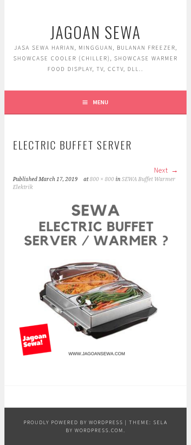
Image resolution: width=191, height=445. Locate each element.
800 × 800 (102, 179)
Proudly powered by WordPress (73, 422)
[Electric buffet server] (95, 358)
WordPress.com (99, 430)
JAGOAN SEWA (95, 31)
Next (161, 169)
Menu (100, 102)
